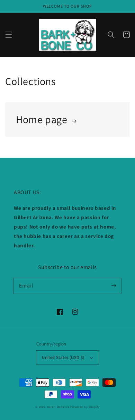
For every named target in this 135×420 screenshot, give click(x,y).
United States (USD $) (63, 357)
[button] (8, 34)
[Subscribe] (113, 285)
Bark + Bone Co (58, 407)
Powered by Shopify (85, 407)
